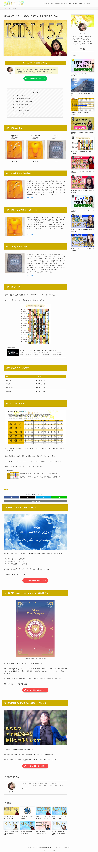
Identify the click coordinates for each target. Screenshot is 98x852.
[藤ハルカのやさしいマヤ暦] (14, 3)
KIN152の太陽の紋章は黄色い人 (23, 99)
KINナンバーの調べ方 (19, 113)
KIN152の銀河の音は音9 (20, 104)
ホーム (29, 847)
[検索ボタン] (92, 3)
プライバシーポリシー (58, 847)
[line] (81, 49)
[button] (11, 497)
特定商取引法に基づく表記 (45, 847)
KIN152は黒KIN (18, 107)
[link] (23, 788)
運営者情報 (35, 847)
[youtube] (25, 788)
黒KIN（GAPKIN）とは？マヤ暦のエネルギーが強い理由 (38, 351)
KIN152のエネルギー (19, 96)
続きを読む (30, 198)
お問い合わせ (67, 847)
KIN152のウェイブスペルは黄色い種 (24, 102)
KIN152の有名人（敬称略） (21, 110)
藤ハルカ (11, 792)
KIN (6, 489)
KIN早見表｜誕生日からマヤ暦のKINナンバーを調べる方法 (38, 474)
